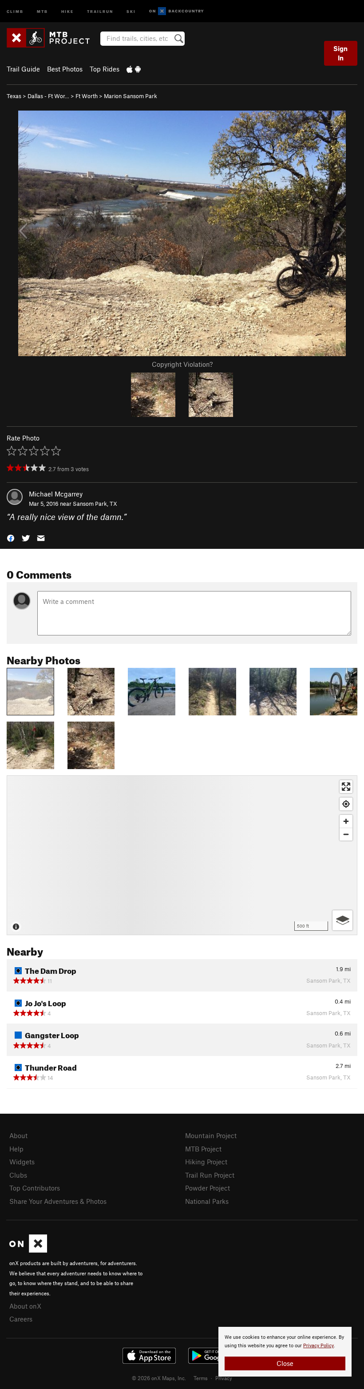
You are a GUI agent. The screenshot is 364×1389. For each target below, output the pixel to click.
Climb (15, 11)
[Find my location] (346, 804)
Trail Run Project (209, 1175)
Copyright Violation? (182, 364)
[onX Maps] (28, 1250)
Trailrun (100, 11)
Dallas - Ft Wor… (48, 95)
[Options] (342, 920)
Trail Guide (23, 69)
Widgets (22, 1162)
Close (285, 1363)
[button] (11, 537)
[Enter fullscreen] (346, 786)
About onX (25, 1306)
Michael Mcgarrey (56, 494)
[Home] (53, 38)
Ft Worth (86, 95)
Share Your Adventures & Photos (58, 1201)
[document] (285, 1351)
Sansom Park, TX (95, 503)
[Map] (182, 855)
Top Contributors (34, 1188)
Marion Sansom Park (130, 95)
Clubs (18, 1175)
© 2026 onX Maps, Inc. (159, 1378)
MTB (42, 11)
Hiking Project (206, 1162)
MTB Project (203, 1149)
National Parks (207, 1201)
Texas (14, 95)
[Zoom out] (346, 834)
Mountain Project (211, 1135)
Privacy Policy (318, 1346)
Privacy (223, 1378)
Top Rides (104, 69)
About (18, 1135)
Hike (67, 11)
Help (16, 1149)
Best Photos (65, 69)
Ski (131, 11)
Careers (20, 1319)
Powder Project (207, 1188)
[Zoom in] (346, 821)
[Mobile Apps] (134, 69)
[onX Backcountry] (176, 11)
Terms (201, 1378)
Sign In (340, 53)
